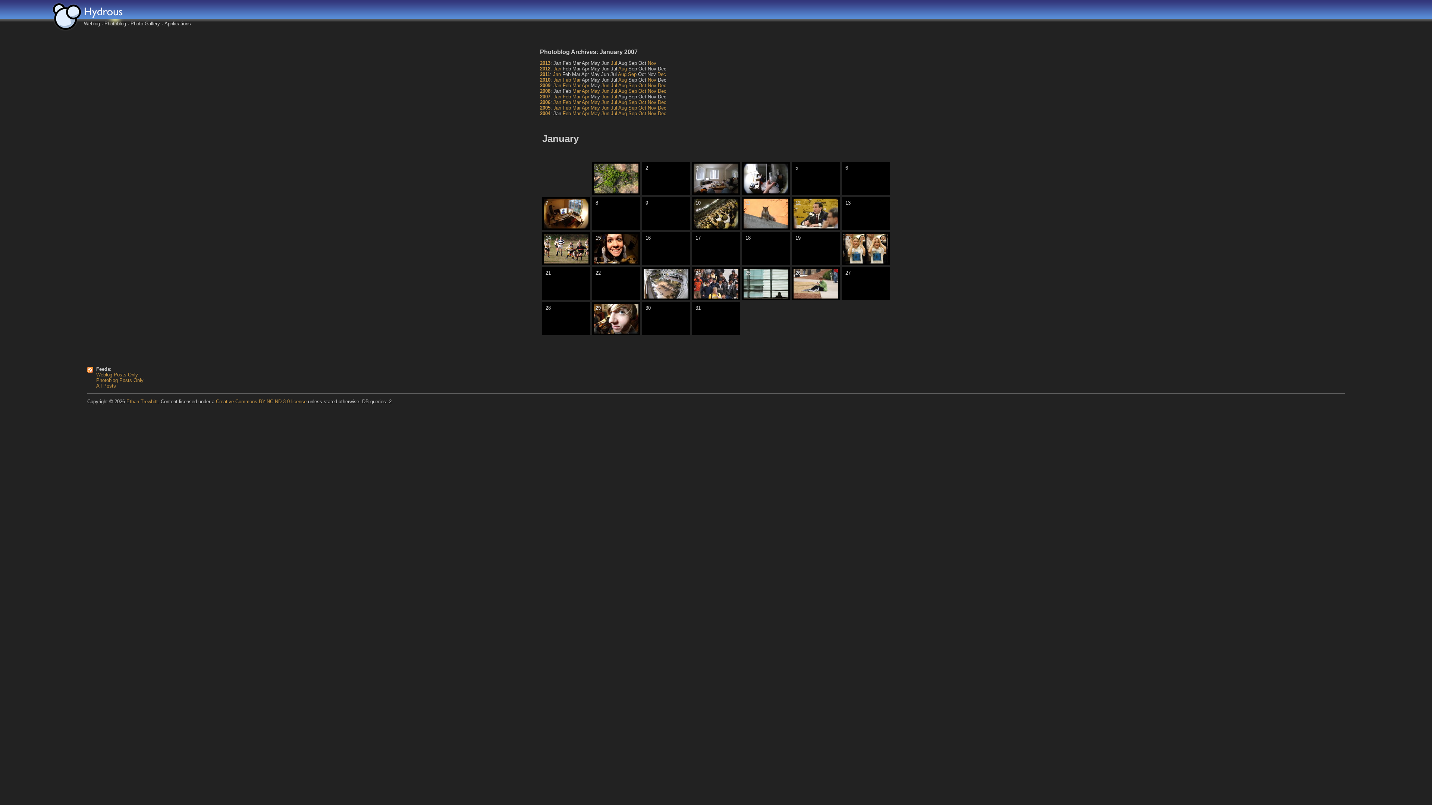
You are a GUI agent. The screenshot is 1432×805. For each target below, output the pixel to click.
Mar (576, 80)
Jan (557, 69)
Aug (622, 69)
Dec (661, 74)
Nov (652, 63)
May (595, 91)
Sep (632, 74)
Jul (614, 63)
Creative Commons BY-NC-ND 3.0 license (261, 401)
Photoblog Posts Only (120, 380)
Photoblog (115, 23)
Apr (585, 85)
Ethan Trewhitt (142, 401)
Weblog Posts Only (117, 375)
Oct (642, 85)
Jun (605, 85)
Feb (567, 80)
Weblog (92, 23)
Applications (177, 23)
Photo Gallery (145, 23)
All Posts (106, 386)
